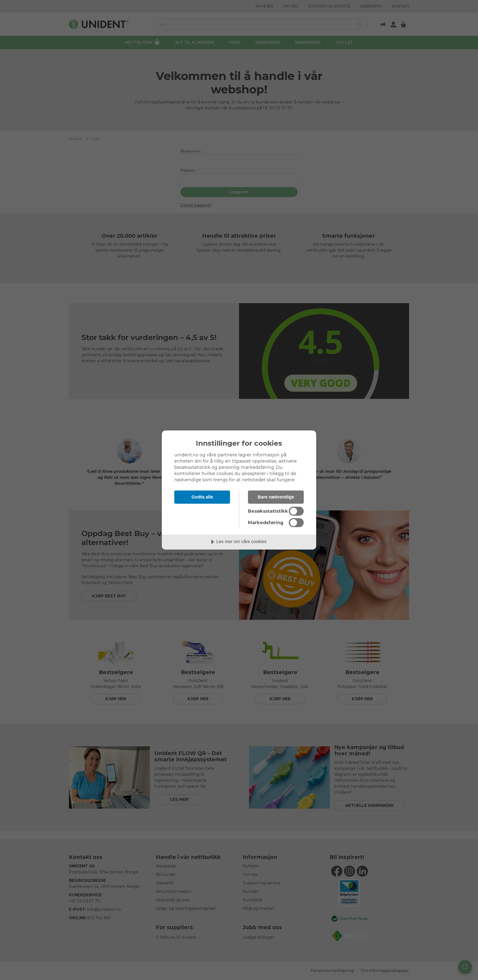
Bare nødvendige (276, 496)
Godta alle (202, 496)
